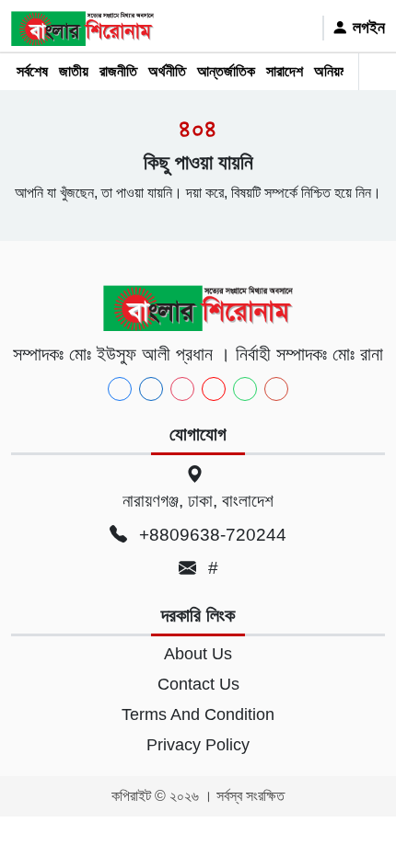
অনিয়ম (330, 71)
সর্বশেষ (32, 71)
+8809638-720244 (210, 534)
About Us (198, 654)
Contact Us (198, 684)
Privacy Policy (198, 745)
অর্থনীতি (167, 71)
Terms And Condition (198, 714)
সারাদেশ (284, 71)
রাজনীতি (118, 71)
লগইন (366, 27)
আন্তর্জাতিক (226, 71)
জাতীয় (73, 71)
